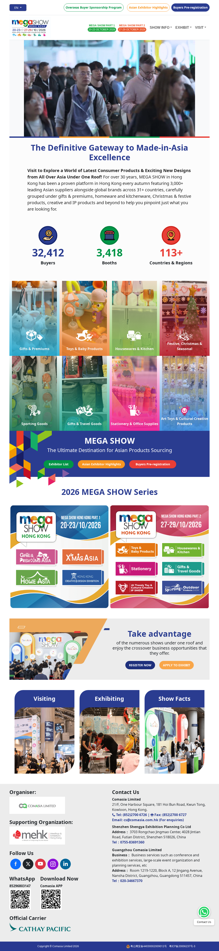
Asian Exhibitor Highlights (148, 7)
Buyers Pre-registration (190, 7)
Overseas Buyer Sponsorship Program (94, 7)
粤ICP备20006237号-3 (182, 946)
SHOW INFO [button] (159, 27)
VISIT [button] (199, 27)
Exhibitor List (58, 464)
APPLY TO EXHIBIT (176, 665)
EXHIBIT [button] (182, 27)
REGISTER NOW (140, 665)
